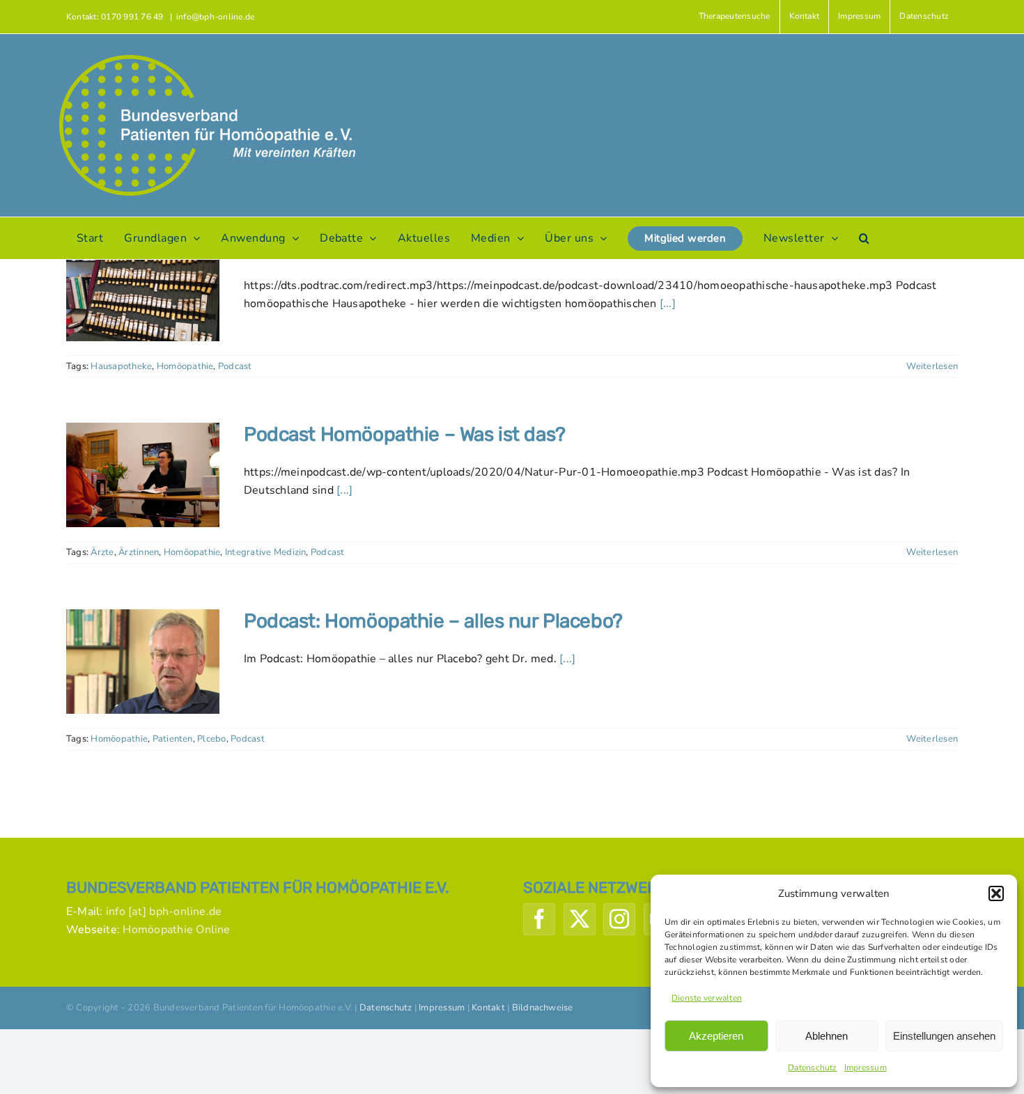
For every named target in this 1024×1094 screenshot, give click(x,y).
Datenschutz (812, 1067)
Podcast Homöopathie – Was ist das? (405, 434)
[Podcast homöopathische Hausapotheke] (142, 289)
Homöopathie (185, 366)
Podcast (235, 366)
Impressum (865, 1067)
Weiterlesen (932, 366)
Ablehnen (826, 1036)
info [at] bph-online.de (164, 911)
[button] (996, 893)
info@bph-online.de (215, 16)
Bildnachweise (542, 1007)
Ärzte (102, 552)
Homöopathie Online (176, 929)
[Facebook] (539, 919)
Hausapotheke (121, 366)
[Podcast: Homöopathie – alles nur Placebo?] (142, 661)
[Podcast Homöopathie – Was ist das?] (142, 475)
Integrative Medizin (266, 552)
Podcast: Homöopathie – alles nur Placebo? (433, 620)
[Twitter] (580, 919)
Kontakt (488, 1007)
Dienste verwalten (707, 997)
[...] (668, 303)
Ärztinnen (138, 552)
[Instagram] (619, 919)
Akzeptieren (716, 1036)
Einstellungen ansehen (944, 1036)
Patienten (173, 739)
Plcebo (211, 739)
